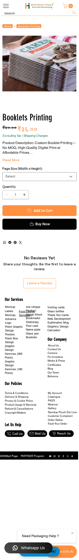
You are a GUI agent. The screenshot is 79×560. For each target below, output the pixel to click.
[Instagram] (54, 473)
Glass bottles (55, 329)
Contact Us (54, 366)
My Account (55, 410)
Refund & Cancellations (19, 426)
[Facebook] (10, 260)
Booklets (31, 355)
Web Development (59, 336)
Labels (9, 328)
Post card (32, 343)
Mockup (10, 324)
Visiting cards (56, 325)
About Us (53, 363)
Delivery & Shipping (17, 414)
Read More (11, 160)
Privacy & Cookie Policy (19, 418)
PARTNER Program (32, 473)
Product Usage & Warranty (20, 422)
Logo (8, 340)
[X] (67, 473)
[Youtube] (50, 473)
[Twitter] (20, 260)
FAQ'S (51, 418)
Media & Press (56, 378)
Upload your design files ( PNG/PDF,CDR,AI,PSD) (39, 214)
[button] (68, 6)
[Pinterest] (15, 260)
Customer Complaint (60, 433)
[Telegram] (72, 473)
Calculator (53, 347)
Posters (10, 352)
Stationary (32, 339)
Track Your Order (57, 441)
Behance (53, 394)
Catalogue (54, 414)
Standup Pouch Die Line (62, 429)
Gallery (52, 425)
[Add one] (24, 194)
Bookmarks (33, 335)
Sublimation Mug (58, 340)
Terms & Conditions (16, 410)
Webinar (53, 422)
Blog (50, 386)
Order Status (55, 437)
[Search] (74, 13)
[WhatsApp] (4, 260)
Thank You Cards (58, 332)
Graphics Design (57, 344)
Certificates (54, 382)
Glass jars (32, 351)
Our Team (53, 390)
